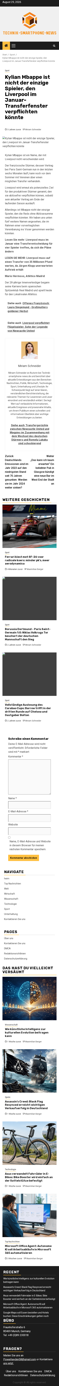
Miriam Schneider (33, 129)
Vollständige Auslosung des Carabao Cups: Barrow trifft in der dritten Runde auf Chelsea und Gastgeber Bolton (28, 710)
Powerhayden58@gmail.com (19, 1359)
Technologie (10, 904)
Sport (7, 70)
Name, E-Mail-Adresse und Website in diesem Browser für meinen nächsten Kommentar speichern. (30, 845)
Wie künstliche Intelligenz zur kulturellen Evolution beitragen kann (27, 1033)
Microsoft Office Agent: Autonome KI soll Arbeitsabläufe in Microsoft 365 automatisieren (28, 1249)
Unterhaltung (11, 914)
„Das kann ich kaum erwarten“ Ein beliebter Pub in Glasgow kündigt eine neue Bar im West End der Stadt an (42, 470)
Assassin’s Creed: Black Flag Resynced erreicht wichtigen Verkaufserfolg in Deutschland (26, 1105)
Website (13, 824)
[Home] (6, 46)
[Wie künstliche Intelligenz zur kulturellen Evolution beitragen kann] (29, 998)
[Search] (54, 46)
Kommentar (15, 756)
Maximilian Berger (35, 569)
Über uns (8, 938)
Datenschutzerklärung (15, 958)
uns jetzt (8, 1363)
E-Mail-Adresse (18, 811)
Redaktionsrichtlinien (15, 953)
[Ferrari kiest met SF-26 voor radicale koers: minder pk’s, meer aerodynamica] (29, 526)
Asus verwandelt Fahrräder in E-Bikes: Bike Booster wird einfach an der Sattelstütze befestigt (29, 1177)
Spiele (7, 1097)
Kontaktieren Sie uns (14, 919)
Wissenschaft (11, 899)
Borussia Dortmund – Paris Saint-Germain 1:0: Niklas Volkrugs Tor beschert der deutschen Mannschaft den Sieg (27, 634)
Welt (6, 888)
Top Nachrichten (12, 883)
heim (6, 878)
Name (12, 798)
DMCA (7, 948)
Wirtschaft (9, 893)
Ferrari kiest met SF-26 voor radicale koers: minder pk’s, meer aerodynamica (27, 560)
